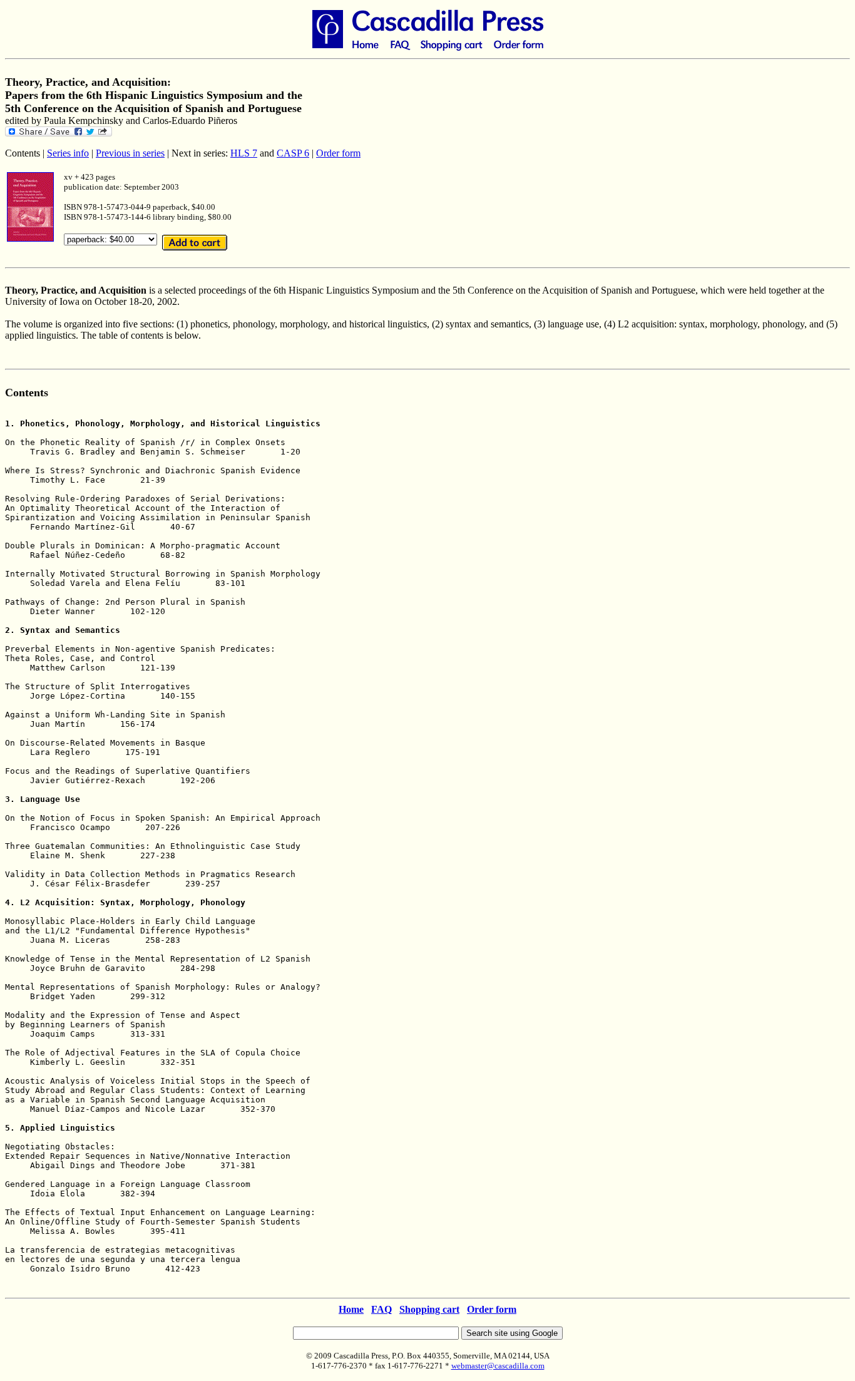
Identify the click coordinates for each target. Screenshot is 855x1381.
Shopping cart (429, 1309)
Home (351, 1309)
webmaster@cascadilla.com (498, 1365)
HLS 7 (243, 153)
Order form (338, 153)
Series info (68, 153)
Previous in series (130, 153)
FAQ (381, 1309)
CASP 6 (293, 153)
